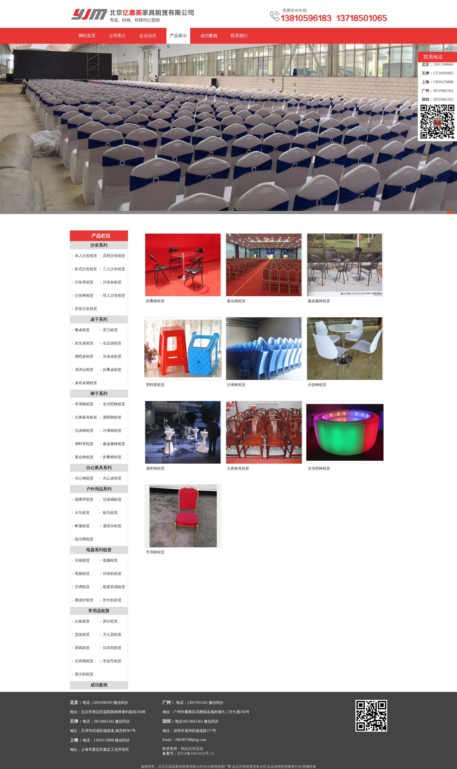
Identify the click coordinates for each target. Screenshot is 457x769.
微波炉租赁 (84, 600)
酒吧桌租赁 (84, 356)
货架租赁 (82, 635)
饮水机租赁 (112, 600)
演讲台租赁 (84, 370)
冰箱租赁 (82, 560)
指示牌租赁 (84, 539)
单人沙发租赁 (86, 256)
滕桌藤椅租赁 (114, 444)
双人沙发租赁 (114, 295)
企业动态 (147, 35)
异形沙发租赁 (86, 309)
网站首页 (87, 35)
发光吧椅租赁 (114, 404)
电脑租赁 (110, 560)
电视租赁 (82, 574)
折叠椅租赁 (112, 457)
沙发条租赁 (112, 282)
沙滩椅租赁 (112, 431)
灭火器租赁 (112, 635)
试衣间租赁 (112, 648)
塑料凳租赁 (84, 444)
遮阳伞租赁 (112, 526)
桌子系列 (98, 319)
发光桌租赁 (84, 343)
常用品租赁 (98, 610)
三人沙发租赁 (114, 269)
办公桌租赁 (112, 478)
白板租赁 (82, 621)
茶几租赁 (110, 330)
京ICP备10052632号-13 (195, 753)
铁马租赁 (110, 513)
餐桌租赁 (82, 330)
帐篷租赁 (82, 526)
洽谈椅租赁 (84, 431)
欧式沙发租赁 (86, 269)
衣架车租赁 (112, 661)
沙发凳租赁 (84, 282)
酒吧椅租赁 (112, 417)
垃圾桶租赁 (112, 499)
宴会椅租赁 (84, 457)
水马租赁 (82, 513)
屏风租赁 (82, 648)
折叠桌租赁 (112, 370)
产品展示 (178, 35)
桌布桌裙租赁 (86, 383)
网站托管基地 (192, 749)
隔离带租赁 (84, 499)
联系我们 (239, 35)
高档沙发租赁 (114, 256)
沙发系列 (98, 245)
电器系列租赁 (99, 550)
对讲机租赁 (112, 574)
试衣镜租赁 (84, 661)
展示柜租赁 (84, 674)
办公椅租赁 (84, 478)
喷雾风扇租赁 (114, 587)
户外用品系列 (99, 489)
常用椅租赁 (84, 404)
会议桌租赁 (112, 343)
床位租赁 (110, 621)
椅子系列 (98, 393)
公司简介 (117, 35)
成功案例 (208, 35)
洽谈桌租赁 (112, 356)
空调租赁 (82, 587)
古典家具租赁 (86, 417)
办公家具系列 (99, 467)
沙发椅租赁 (84, 295)
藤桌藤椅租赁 (319, 301)
